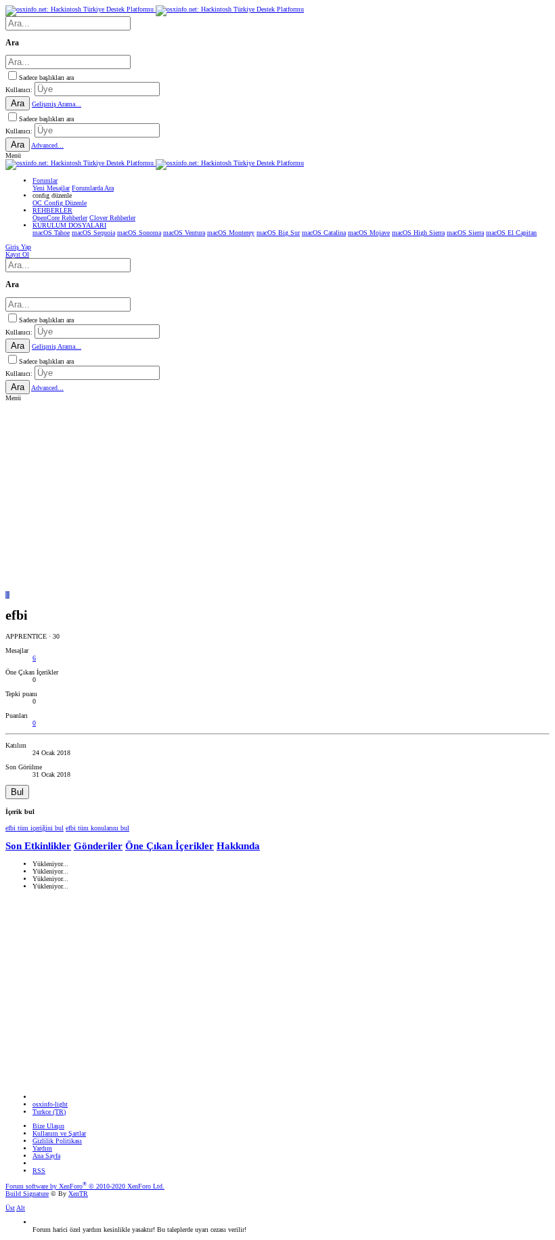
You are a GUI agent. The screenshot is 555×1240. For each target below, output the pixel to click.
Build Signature (27, 1193)
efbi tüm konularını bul (97, 828)
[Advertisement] (277, 496)
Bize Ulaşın (48, 1126)
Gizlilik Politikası (57, 1141)
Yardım (42, 1148)
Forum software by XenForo (84, 1186)
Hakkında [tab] (238, 845)
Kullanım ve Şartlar (59, 1133)
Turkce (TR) (49, 1111)
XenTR (78, 1193)
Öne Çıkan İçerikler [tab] (169, 845)
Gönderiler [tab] (98, 845)
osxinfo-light (50, 1104)
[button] (13, 155)
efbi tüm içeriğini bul (34, 828)
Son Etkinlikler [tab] (38, 845)
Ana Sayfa (46, 1155)
